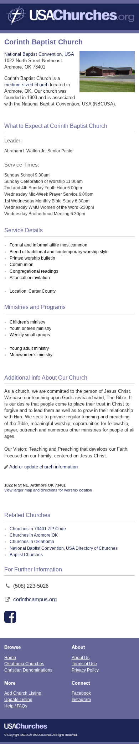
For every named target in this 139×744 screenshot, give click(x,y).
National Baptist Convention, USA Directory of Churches (64, 548)
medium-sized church (26, 84)
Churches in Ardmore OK (34, 535)
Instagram (81, 699)
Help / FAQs (15, 706)
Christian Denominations (28, 670)
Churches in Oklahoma (32, 541)
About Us (80, 657)
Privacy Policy (85, 670)
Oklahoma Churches (24, 663)
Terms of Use (84, 663)
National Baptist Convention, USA (39, 54)
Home (10, 657)
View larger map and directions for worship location (48, 490)
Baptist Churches (26, 554)
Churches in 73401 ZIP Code (38, 528)
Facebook (81, 693)
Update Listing (18, 699)
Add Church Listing (22, 693)
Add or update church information (43, 466)
